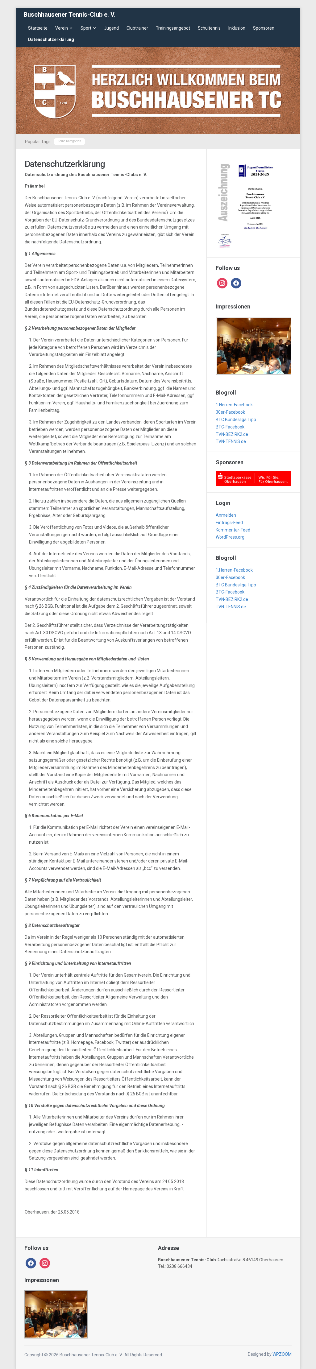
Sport (86, 28)
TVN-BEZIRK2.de (232, 434)
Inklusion (236, 28)
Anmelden (226, 515)
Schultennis (209, 28)
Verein (61, 28)
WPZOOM (282, 1354)
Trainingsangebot (173, 28)
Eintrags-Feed (229, 522)
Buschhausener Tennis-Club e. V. (69, 14)
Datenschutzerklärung (51, 39)
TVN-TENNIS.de (231, 441)
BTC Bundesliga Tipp (236, 419)
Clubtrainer (137, 28)
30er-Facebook (230, 412)
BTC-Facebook (230, 426)
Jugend (111, 28)
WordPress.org (230, 537)
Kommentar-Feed (233, 529)
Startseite (38, 28)
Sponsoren (263, 28)
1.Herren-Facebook (234, 404)
